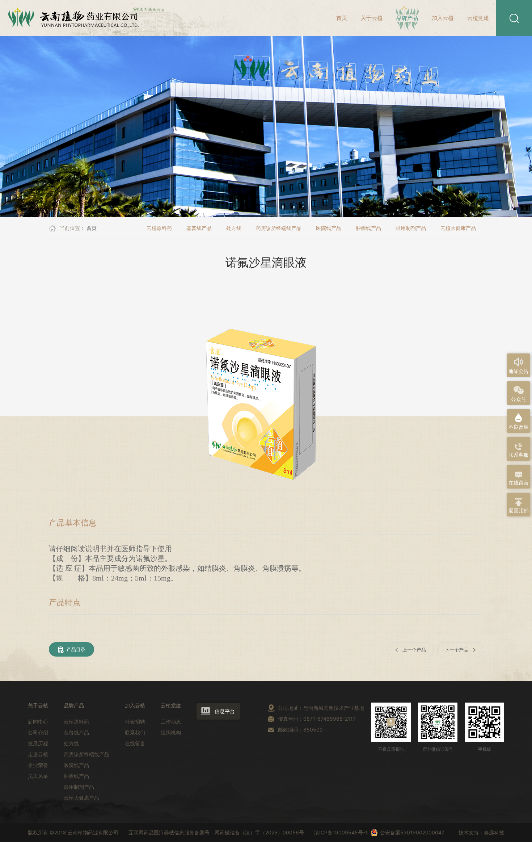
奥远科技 (494, 832)
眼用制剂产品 (411, 228)
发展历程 (38, 743)
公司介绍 (38, 732)
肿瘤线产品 (368, 228)
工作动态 (171, 722)
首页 (341, 17)
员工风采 (38, 776)
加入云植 (442, 17)
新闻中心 (38, 722)
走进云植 (38, 754)
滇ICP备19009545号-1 (336, 832)
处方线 (233, 228)
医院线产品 (328, 228)
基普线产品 (199, 228)
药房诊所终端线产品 (278, 228)
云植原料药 (159, 228)
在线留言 (135, 743)
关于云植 (372, 17)
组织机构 (171, 732)
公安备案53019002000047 (412, 832)
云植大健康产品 (458, 228)
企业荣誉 (38, 765)
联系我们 (135, 732)
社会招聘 (135, 722)
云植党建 (478, 17)
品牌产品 (407, 17)
